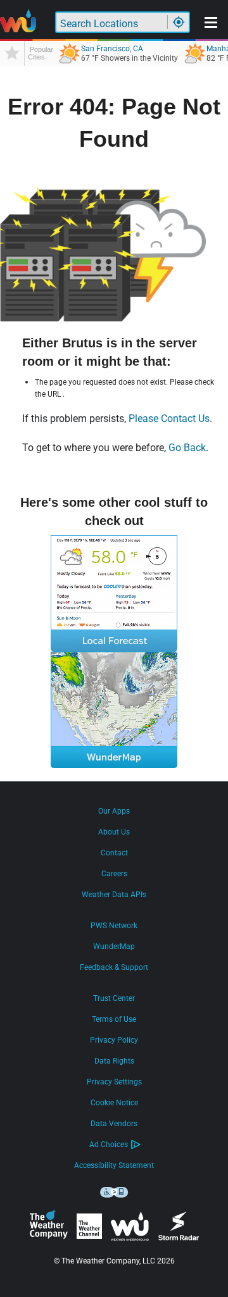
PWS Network (114, 925)
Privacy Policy (114, 1040)
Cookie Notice (114, 1102)
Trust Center (114, 998)
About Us (114, 832)
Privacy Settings (114, 1081)
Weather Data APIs (114, 894)
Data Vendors (114, 1123)
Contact (114, 852)
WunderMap (114, 946)
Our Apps (114, 811)
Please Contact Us (169, 419)
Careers (114, 873)
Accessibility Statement (114, 1165)
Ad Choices (108, 1144)
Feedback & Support (114, 967)
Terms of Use (114, 1019)
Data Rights (114, 1061)
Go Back (187, 448)
